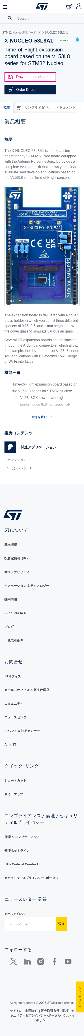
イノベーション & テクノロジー (26, 585)
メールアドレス (14, 913)
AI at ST (10, 744)
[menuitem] (36, 468)
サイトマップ (13, 794)
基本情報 (10, 544)
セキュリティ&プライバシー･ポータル (31, 878)
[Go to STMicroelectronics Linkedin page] (27, 962)
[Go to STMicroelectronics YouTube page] (68, 962)
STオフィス (12, 676)
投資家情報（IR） (17, 558)
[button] (5, 6)
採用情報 (10, 599)
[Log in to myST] (79, 6)
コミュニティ (13, 703)
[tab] (6, 107)
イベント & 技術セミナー (22, 731)
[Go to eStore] (70, 7)
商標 (65, 1011)
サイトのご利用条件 (24, 1011)
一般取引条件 (13, 640)
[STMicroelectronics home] (42, 6)
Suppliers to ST (16, 613)
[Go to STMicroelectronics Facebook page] (54, 962)
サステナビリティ (17, 572)
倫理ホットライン (17, 850)
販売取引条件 (50, 1011)
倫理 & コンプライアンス (22, 837)
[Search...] (9, 18)
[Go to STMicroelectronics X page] (15, 962)
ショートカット (15, 780)
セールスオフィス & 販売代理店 (26, 690)
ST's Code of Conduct (21, 864)
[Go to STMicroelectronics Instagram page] (40, 962)
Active (64, 40)
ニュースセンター (17, 717)
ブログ (9, 626)
